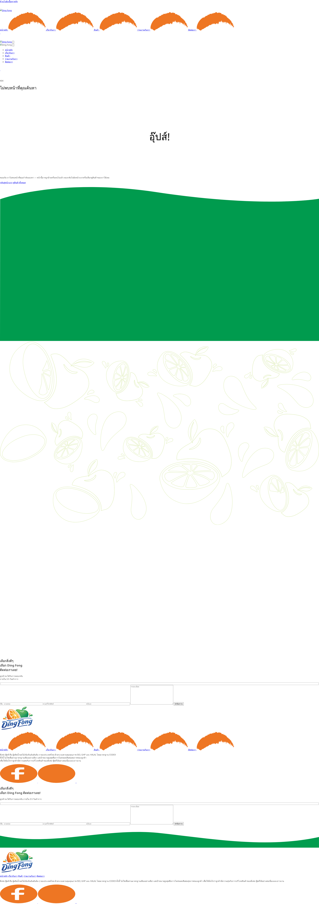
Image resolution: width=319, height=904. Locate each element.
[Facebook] (19, 782)
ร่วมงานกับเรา (143, 30)
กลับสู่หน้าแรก (6, 182)
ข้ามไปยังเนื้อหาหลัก (9, 1)
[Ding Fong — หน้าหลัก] (6, 10)
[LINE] (57, 782)
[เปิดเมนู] (13, 42)
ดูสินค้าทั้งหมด (19, 182)
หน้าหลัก (4, 30)
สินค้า (97, 30)
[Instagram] (76, 782)
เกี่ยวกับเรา (51, 30)
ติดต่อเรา (192, 30)
